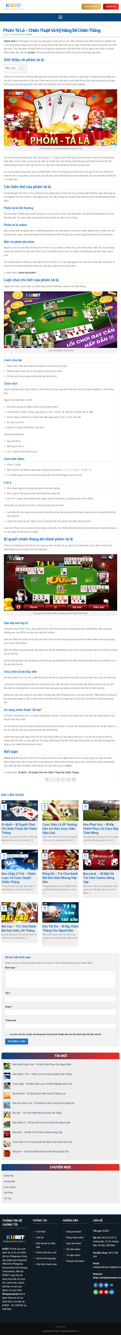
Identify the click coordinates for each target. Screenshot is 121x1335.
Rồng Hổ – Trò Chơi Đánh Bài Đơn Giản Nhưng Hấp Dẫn (41, 1151)
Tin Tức (7, 1198)
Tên (8, 993)
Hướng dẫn (9, 1181)
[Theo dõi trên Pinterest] (101, 1292)
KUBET (6, 1248)
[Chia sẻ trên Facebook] (52, 779)
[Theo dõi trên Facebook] (95, 1285)
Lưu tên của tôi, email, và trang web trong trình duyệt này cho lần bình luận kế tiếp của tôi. (56, 1034)
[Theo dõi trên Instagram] (101, 1285)
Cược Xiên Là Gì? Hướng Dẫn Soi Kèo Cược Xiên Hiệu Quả (42, 1142)
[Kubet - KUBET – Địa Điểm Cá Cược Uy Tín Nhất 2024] (17, 6)
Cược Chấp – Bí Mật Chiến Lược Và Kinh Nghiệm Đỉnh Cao (42, 1083)
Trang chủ (60, 1327)
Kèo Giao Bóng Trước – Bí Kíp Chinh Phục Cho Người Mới (42, 1064)
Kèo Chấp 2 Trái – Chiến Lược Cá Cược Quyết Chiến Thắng (42, 1074)
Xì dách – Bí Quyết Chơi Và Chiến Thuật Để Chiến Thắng (48, 772)
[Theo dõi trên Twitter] (106, 1285)
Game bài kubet (27, 272)
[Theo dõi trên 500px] (111, 1292)
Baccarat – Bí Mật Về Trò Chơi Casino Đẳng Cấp (37, 1132)
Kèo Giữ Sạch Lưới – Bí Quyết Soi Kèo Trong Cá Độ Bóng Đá (43, 1103)
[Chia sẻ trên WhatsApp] (47, 779)
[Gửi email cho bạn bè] (63, 779)
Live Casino (10, 1187)
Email (8, 1007)
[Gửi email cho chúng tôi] (111, 1285)
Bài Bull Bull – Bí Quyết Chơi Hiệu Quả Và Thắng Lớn (39, 1093)
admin (29, 34)
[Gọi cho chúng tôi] (95, 1292)
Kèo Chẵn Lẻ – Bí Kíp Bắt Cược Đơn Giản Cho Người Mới (41, 1122)
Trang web (10, 1020)
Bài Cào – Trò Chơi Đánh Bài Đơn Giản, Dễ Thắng (37, 1113)
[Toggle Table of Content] (20, 68)
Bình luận (10, 967)
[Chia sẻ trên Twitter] (57, 779)
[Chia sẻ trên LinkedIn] (73, 779)
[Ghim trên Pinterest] (68, 779)
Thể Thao (8, 1193)
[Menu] (60, 17)
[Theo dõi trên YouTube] (106, 1292)
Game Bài (8, 1175)
